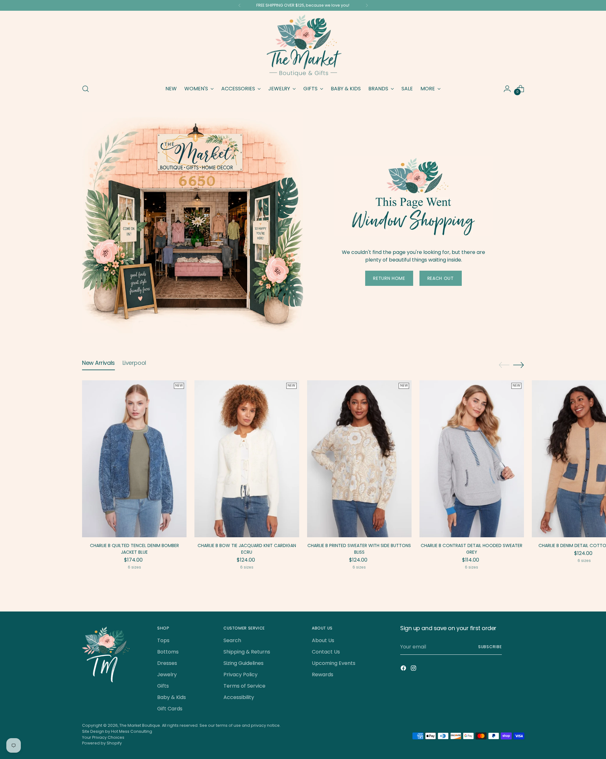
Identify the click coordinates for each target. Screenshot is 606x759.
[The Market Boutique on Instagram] (414, 669)
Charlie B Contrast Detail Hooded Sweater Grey (471, 548)
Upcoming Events (333, 663)
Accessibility (238, 697)
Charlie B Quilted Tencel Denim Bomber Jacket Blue (134, 548)
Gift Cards (169, 708)
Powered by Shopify (102, 743)
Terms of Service (244, 686)
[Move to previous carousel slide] (504, 365)
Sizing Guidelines (243, 663)
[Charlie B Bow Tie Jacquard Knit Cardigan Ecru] (246, 458)
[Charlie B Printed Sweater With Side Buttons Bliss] (359, 458)
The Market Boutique (139, 725)
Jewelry (167, 674)
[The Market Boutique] (303, 46)
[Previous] (240, 5)
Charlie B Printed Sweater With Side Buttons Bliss (359, 548)
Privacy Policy (240, 674)
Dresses (167, 663)
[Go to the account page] (507, 88)
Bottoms (168, 651)
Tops (163, 640)
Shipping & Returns (246, 651)
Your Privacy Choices (103, 737)
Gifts (163, 686)
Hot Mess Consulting (131, 731)
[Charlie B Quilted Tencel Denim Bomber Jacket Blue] (134, 458)
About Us (323, 640)
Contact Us (326, 651)
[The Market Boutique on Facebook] (404, 669)
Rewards (322, 674)
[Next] (367, 5)
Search (232, 640)
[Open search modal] (85, 88)
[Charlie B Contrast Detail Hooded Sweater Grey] (471, 458)
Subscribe (490, 646)
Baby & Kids (171, 697)
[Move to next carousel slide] (518, 364)
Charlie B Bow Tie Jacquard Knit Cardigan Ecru (247, 548)
